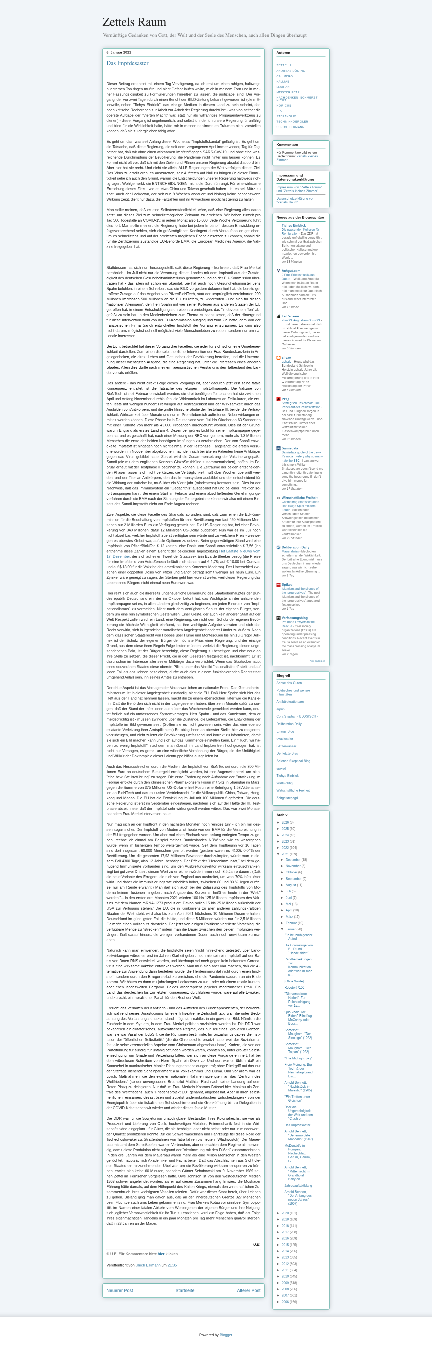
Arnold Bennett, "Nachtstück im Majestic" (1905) (298, 1086)
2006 (286, 1302)
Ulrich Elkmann (290, 127)
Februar (292, 923)
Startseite (185, 1290)
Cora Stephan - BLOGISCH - (297, 716)
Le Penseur (290, 316)
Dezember (294, 860)
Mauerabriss (291, 551)
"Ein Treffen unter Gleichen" (297, 1099)
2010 (286, 1276)
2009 (286, 1283)
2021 (286, 854)
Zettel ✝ (284, 65)
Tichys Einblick (294, 225)
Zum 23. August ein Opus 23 (301, 320)
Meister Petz (288, 92)
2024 (286, 835)
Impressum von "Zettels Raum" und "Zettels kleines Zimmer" (299, 189)
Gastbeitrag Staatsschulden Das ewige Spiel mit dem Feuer (300, 506)
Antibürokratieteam (290, 702)
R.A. (279, 110)
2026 (286, 822)
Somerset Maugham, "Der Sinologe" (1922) (298, 1034)
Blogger (226, 1335)
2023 (286, 841)
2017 (286, 1232)
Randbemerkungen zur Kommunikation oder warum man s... (298, 967)
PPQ (285, 399)
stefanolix (286, 116)
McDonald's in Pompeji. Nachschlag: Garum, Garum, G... (297, 1153)
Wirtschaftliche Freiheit (300, 498)
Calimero (284, 76)
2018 (286, 1226)
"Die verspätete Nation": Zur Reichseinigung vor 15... (297, 999)
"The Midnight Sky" (298, 1058)
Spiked (287, 584)
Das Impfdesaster (297, 1125)
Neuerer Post (119, 1290)
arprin (280, 709)
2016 (286, 1238)
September (294, 879)
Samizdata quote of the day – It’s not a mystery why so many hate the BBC (302, 456)
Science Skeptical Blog (293, 761)
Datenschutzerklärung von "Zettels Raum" (295, 200)
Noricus (283, 105)
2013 (286, 1257)
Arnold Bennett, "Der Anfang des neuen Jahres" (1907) (298, 1197)
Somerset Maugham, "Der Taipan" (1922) (297, 1048)
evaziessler (284, 739)
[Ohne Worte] (294, 981)
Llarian (283, 86)
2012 (286, 1264)
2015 (286, 1245)
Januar (291, 929)
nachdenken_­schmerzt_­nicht (298, 99)
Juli (289, 891)
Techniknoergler (292, 121)
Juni (289, 898)
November (294, 866)
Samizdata (290, 448)
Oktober (292, 872)
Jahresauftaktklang (298, 1185)
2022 (286, 848)
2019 (286, 1219)
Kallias (282, 81)
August (291, 885)
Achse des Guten (289, 683)
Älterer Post (248, 1290)
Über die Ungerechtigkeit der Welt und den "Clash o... (298, 1113)
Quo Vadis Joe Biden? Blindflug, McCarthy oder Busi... (298, 1018)
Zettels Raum (134, 21)
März (290, 917)
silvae (286, 357)
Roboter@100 (294, 987)
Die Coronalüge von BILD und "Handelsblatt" (298, 949)
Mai (289, 904)
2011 (286, 1270)
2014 (286, 1251)
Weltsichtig (284, 783)
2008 (286, 1289)
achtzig (287, 361)
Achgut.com (291, 271)
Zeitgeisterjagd (287, 798)
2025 (286, 829)
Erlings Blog (285, 731)
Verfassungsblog (295, 618)
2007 (286, 1295)
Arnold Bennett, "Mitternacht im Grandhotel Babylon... (297, 1173)
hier (161, 1254)
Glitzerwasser (286, 746)
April (289, 910)
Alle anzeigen (318, 660)
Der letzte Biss (287, 753)
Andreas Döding (291, 70)
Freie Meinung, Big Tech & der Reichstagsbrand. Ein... (299, 1070)
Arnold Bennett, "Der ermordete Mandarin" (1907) (298, 1135)
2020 (286, 1213)
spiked (281, 768)
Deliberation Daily (295, 547)
